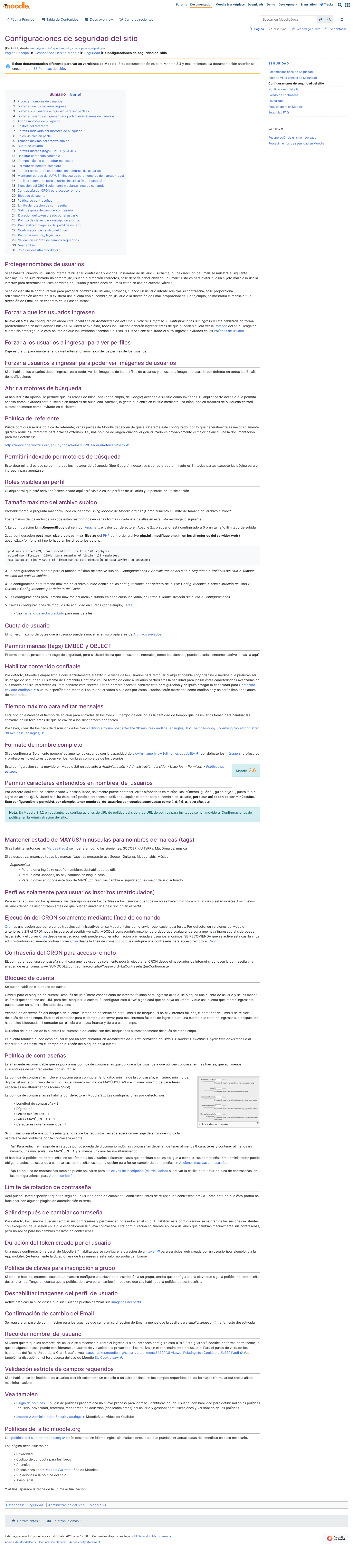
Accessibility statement (84, 1542)
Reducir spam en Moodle (285, 106)
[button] (347, 5)
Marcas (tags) (57, 848)
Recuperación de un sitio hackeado (292, 137)
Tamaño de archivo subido (43, 613)
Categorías (14, 1505)
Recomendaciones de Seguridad (290, 71)
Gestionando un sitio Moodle (57, 53)
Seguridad (92, 53)
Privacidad (275, 100)
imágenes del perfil (126, 1302)
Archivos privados (147, 634)
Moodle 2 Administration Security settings (49, 1417)
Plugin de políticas (30, 1403)
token (151, 1251)
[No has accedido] (343, 19)
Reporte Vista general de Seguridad (292, 77)
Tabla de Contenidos (62, 19)
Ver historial (338, 29)
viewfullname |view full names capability (164, 753)
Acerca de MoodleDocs (20, 1542)
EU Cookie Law (107, 1357)
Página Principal (23, 19)
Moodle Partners (58, 1470)
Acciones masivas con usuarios (203, 1163)
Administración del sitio (66, 1505)
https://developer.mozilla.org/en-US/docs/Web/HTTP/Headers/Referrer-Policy (65, 445)
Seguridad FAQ (278, 112)
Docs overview (101, 19)
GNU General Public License (149, 1536)
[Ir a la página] (321, 19)
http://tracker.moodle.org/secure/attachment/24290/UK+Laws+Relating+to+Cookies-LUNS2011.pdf (162, 1353)
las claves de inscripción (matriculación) (137, 1171)
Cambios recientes (138, 19)
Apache (90, 527)
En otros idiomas (66, 1521)
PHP (106, 535)
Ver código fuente (308, 29)
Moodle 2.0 (98, 1505)
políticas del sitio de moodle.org (36, 1438)
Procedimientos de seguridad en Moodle (296, 143)
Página (259, 29)
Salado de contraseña (283, 95)
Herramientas (27, 1521)
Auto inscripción (61, 1176)
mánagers (233, 753)
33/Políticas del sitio (49, 69)
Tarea (128, 605)
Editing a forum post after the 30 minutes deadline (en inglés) (136, 728)
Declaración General (52, 1542)
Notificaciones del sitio (283, 89)
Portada (221, 326)
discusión (280, 29)
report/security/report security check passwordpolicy (66, 48)
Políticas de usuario (229, 331)
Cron (8, 926)
